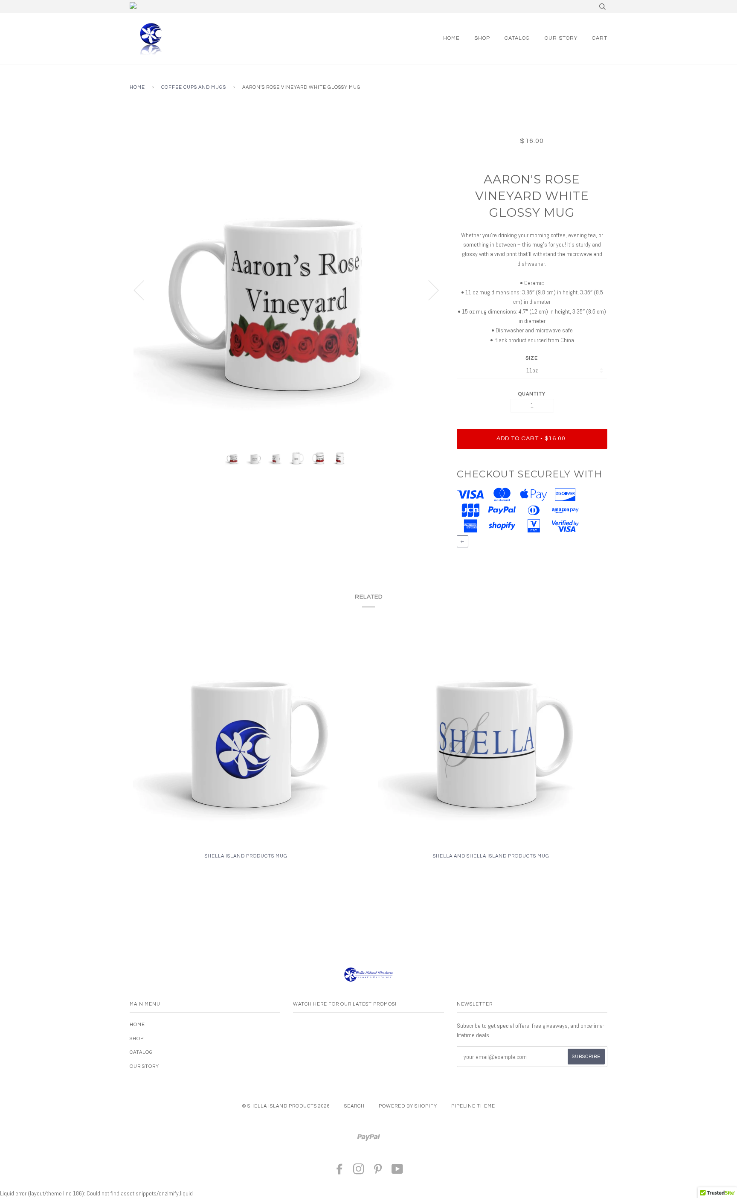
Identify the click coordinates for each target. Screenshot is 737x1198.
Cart (599, 38)
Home (451, 38)
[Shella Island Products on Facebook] (339, 1171)
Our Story (561, 38)
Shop (482, 38)
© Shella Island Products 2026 (286, 1106)
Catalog (517, 38)
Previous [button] (144, 290)
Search (354, 1106)
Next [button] (428, 290)
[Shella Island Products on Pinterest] (378, 1171)
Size (532, 358)
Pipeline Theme (473, 1106)
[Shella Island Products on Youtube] (397, 1171)
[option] (287, 289)
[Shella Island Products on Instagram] (359, 1171)
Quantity (531, 394)
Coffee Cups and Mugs (193, 87)
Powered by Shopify (408, 1106)
